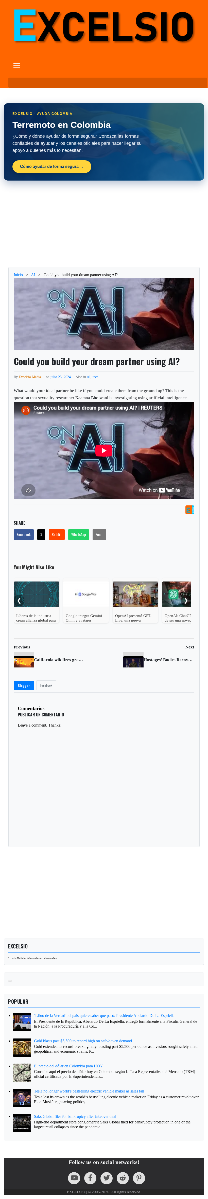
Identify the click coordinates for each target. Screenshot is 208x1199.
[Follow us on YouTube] (74, 1178)
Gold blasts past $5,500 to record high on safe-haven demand (83, 1041)
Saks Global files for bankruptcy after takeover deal (75, 1116)
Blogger (24, 685)
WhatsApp (78, 534)
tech (95, 377)
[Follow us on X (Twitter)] (106, 1178)
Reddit (57, 534)
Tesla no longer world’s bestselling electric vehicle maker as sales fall (89, 1091)
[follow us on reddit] (123, 1178)
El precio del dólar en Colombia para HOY (68, 1066)
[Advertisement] (104, 223)
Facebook (24, 534)
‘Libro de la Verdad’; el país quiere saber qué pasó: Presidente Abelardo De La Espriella (104, 1015)
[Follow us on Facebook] (90, 1178)
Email (99, 534)
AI (89, 377)
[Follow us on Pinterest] (139, 1178)
